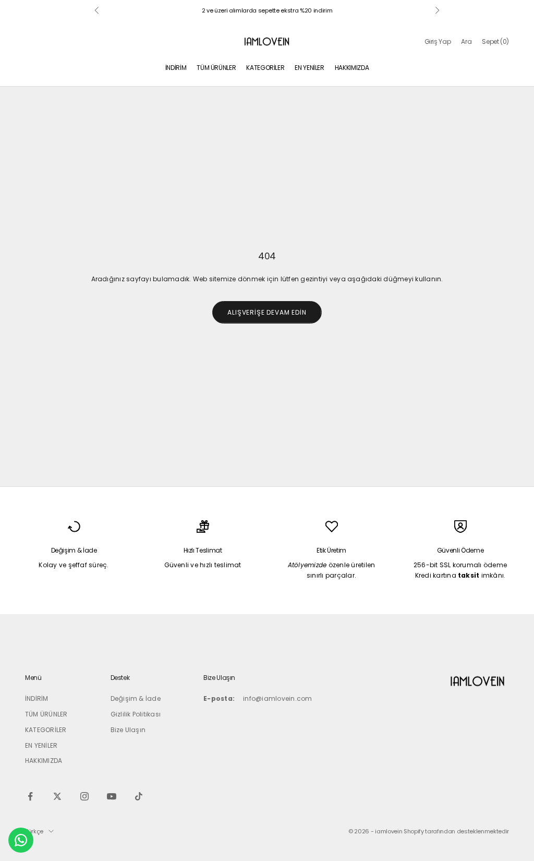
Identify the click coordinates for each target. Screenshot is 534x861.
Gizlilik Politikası (136, 714)
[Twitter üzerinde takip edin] (57, 796)
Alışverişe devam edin (267, 312)
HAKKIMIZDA (352, 67)
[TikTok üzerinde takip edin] (139, 796)
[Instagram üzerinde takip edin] (84, 796)
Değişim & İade (136, 698)
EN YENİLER (309, 67)
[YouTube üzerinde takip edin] (111, 796)
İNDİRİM (175, 67)
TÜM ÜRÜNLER (216, 67)
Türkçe (34, 831)
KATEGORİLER (265, 67)
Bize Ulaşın (128, 729)
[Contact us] (20, 840)
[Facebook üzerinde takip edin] (30, 796)
